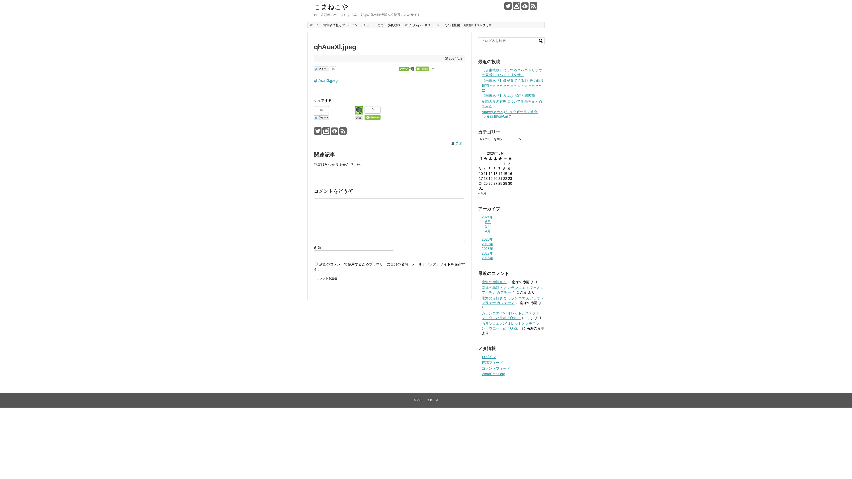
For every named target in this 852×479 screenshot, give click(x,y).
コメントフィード (496, 368)
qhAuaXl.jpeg (326, 80)
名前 (317, 248)
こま (458, 143)
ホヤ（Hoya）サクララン (422, 25)
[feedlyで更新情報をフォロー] (525, 7)
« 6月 (482, 193)
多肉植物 (394, 25)
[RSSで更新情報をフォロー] (533, 7)
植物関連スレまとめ (478, 25)
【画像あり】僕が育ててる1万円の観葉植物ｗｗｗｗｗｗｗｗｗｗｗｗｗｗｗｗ (513, 85)
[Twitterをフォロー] (508, 7)
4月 (488, 231)
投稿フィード (492, 363)
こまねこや (331, 6)
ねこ (380, 25)
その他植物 (452, 25)
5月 (488, 226)
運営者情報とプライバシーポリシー (348, 25)
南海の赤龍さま (494, 282)
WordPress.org (493, 374)
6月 (488, 222)
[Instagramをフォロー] (516, 7)
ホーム (314, 25)
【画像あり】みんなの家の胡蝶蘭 (508, 96)
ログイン (489, 357)
